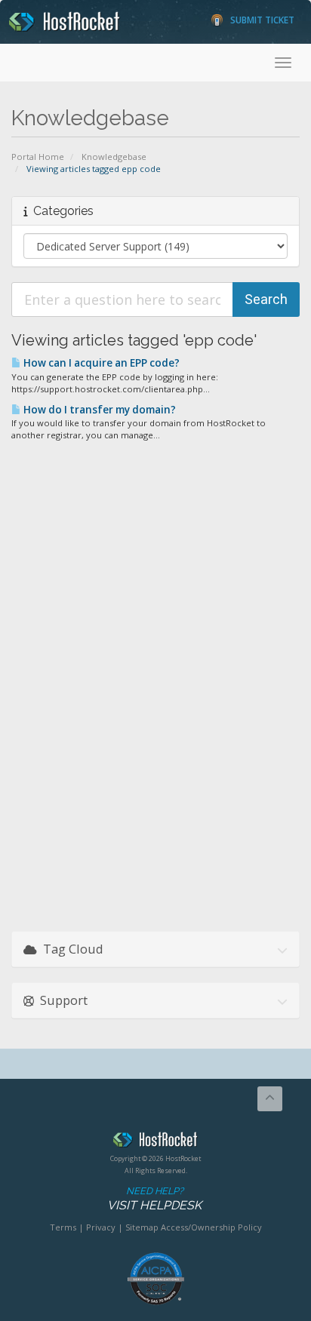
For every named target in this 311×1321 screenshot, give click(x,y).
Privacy (100, 1227)
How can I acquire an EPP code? (100, 363)
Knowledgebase (114, 156)
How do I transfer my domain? (98, 409)
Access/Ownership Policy (211, 1227)
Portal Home (37, 156)
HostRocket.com (155, 1142)
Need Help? (154, 1198)
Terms (63, 1227)
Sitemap (142, 1227)
